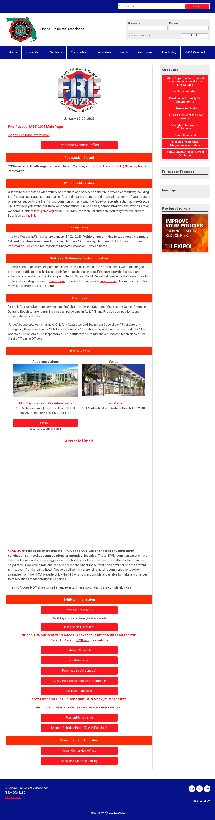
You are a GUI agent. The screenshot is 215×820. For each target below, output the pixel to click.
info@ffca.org (44, 211)
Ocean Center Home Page (79, 750)
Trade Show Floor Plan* (79, 627)
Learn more (57, 281)
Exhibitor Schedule (79, 650)
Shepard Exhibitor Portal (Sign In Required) (79, 727)
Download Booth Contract (79, 670)
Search (197, 6)
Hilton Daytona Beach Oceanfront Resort (46, 403)
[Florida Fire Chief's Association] (46, 29)
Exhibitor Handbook (79, 691)
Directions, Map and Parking (79, 761)
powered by (97, 813)
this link (30, 215)
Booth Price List (79, 660)
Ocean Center (114, 403)
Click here (32, 246)
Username (134, 23)
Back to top (200, 800)
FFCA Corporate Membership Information (79, 680)
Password (175, 23)
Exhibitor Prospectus (79, 610)
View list (14, 286)
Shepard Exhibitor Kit (79, 717)
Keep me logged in (142, 35)
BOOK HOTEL (45, 423)
